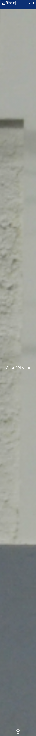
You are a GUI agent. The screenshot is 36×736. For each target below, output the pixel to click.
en (29, 3)
